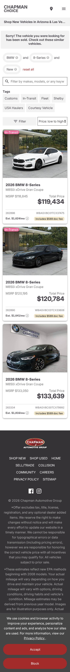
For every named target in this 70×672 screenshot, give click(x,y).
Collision (46, 465)
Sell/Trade (25, 465)
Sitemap (49, 479)
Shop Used (39, 458)
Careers (47, 472)
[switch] (64, 9)
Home (56, 458)
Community (26, 472)
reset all (28, 69)
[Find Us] (51, 9)
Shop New (17, 458)
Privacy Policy (26, 479)
